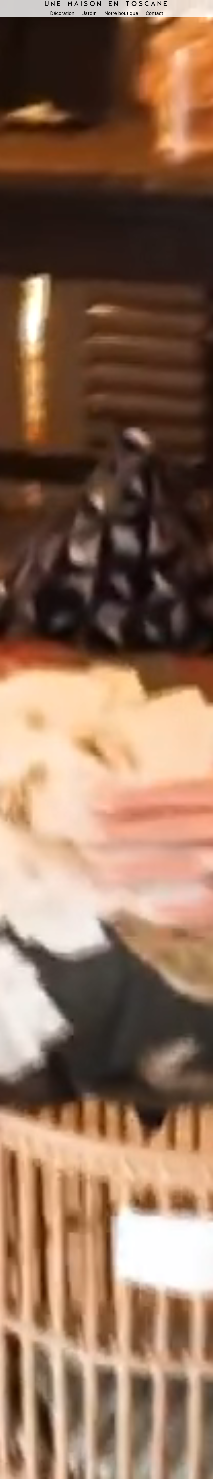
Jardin (89, 13)
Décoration (62, 13)
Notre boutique (121, 13)
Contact (154, 13)
